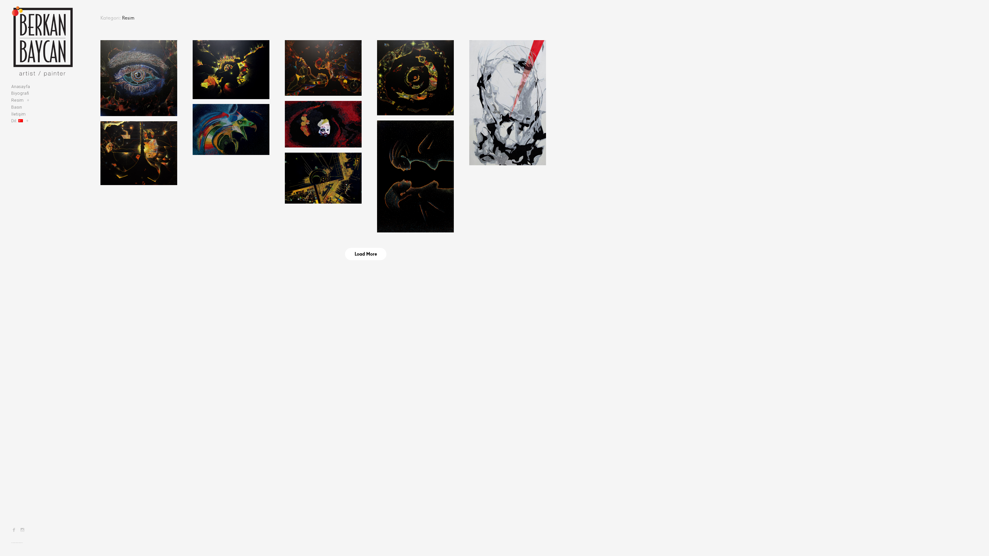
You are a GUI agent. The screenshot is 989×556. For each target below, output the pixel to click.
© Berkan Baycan (122, 105)
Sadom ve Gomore (411, 140)
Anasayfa (20, 86)
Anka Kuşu (210, 113)
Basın (16, 107)
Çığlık (210, 124)
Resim (17, 100)
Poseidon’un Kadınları (508, 60)
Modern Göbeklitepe (321, 173)
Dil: (14, 120)
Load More (366, 254)
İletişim (18, 114)
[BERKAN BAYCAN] (42, 41)
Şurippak (122, 141)
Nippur (211, 60)
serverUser (487, 154)
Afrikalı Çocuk (313, 121)
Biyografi (20, 93)
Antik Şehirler (121, 49)
